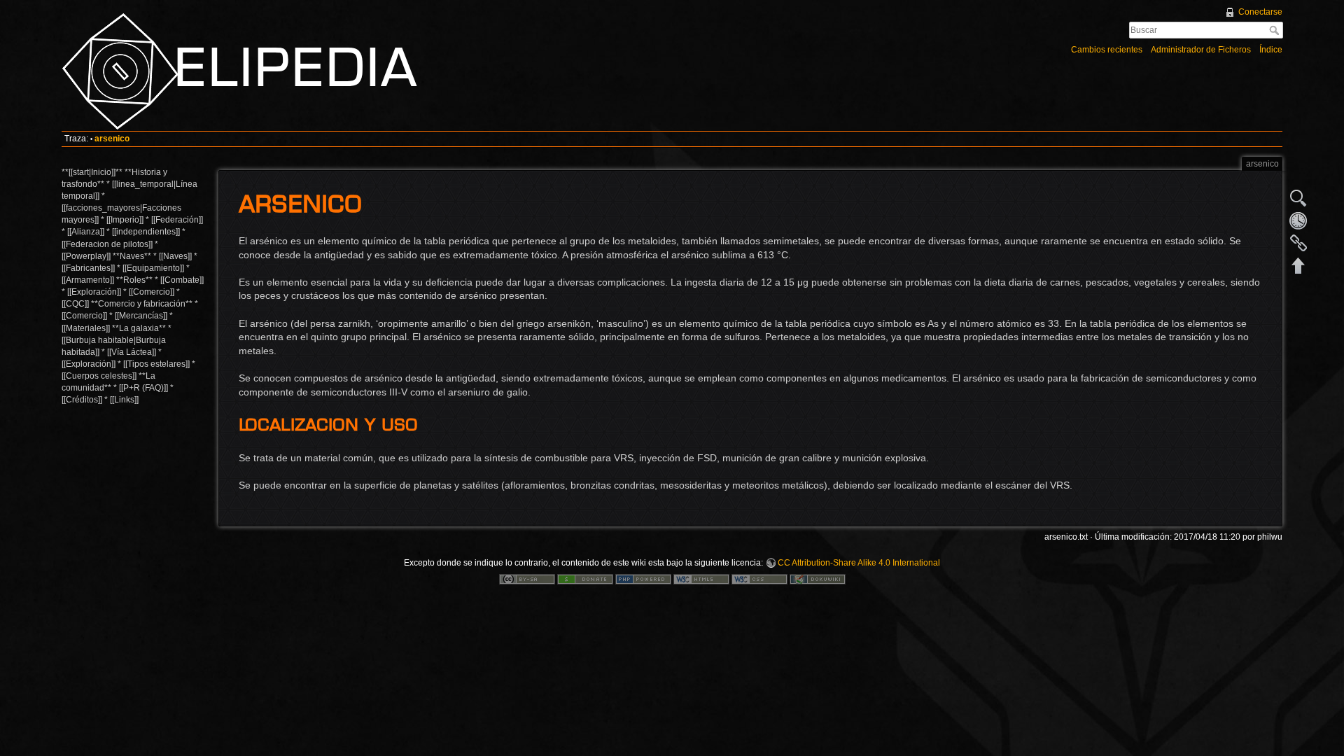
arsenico (112, 139)
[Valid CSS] (760, 579)
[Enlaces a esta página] (1298, 243)
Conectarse (1260, 12)
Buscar (1275, 30)
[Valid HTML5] (701, 579)
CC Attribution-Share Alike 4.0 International (859, 563)
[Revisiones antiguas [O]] (1298, 220)
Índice (1270, 50)
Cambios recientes (1106, 50)
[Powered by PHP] (643, 579)
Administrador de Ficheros (1201, 50)
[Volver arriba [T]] (1298, 265)
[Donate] (585, 579)
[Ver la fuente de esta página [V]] (1298, 198)
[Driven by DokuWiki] (818, 579)
